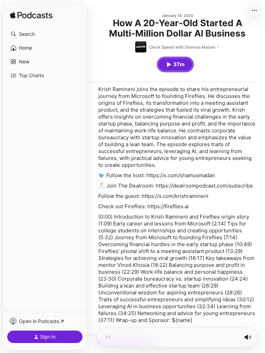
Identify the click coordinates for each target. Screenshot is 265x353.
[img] (31, 15)
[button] (45, 34)
